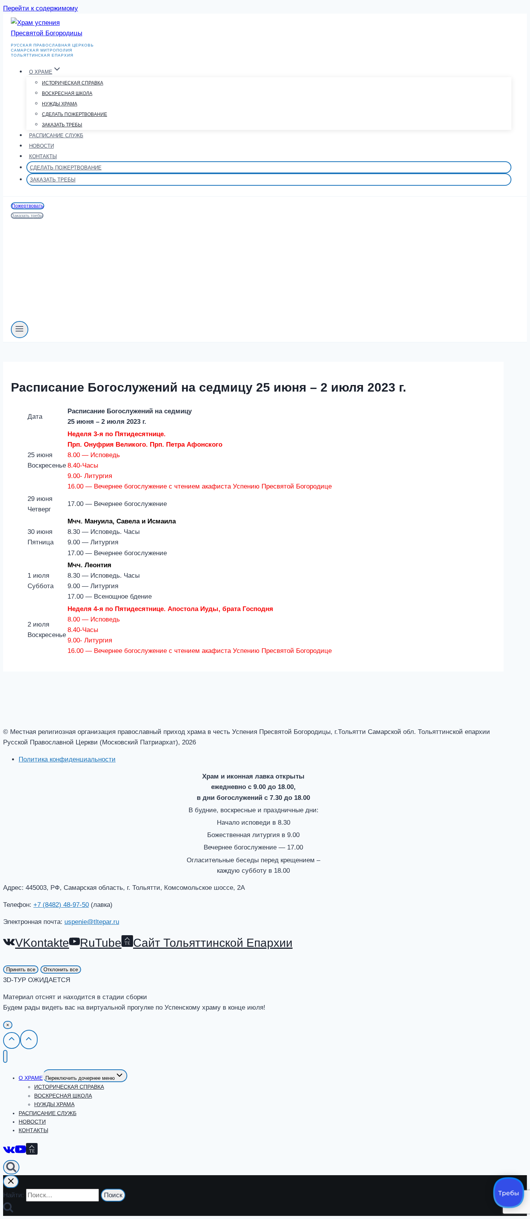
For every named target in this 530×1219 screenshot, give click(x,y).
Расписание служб (56, 135)
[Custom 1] (32, 1150)
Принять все (20, 969)
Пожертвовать (27, 206)
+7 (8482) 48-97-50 (61, 904)
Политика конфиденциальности (67, 759)
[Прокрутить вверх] (11, 1040)
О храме (31, 1078)
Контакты (43, 156)
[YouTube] (20, 1150)
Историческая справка (72, 83)
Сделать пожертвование (74, 114)
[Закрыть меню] (5, 1056)
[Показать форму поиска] (11, 1167)
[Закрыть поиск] (11, 1181)
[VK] (9, 1150)
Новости (41, 146)
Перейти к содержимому (40, 8)
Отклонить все (60, 969)
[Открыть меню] (19, 329)
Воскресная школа (67, 93)
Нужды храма (59, 104)
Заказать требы (62, 125)
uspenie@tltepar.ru (91, 921)
